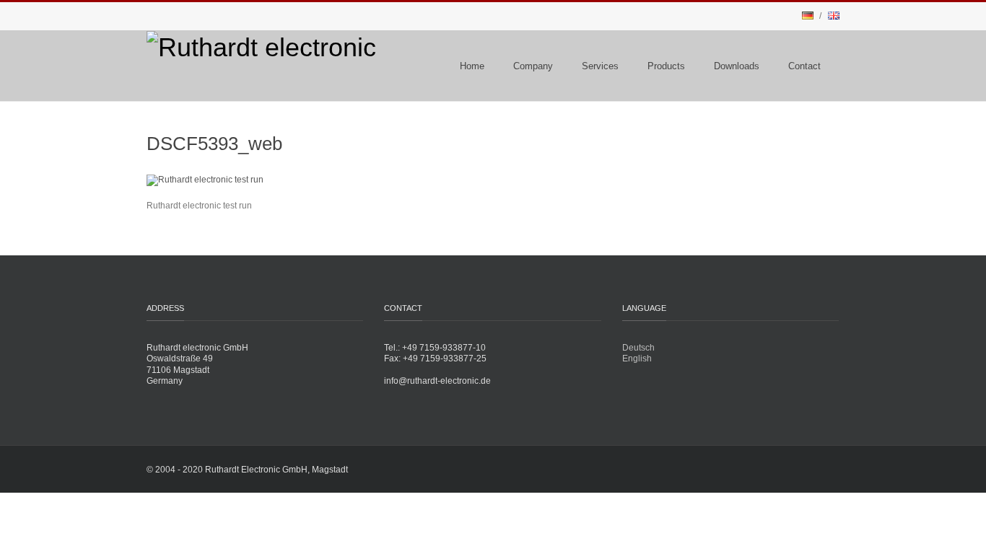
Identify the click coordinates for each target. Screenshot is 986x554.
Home (472, 66)
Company (533, 66)
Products (666, 66)
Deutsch (638, 348)
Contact (804, 66)
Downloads (736, 66)
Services (600, 66)
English (637, 358)
